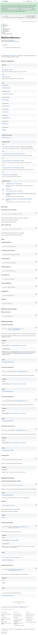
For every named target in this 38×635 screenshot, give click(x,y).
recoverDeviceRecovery (6, 167)
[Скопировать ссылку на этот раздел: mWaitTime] (8, 299)
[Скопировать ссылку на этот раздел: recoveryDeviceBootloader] (15, 367)
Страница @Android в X (17, 614)
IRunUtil (3, 190)
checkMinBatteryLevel (10, 183)
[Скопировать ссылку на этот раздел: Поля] (5, 239)
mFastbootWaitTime (5, 105)
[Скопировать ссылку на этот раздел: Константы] (9, 207)
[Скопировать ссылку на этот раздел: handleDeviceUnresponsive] (15, 565)
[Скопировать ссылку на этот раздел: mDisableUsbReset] (11, 258)
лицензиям (21, 606)
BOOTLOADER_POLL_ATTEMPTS (7, 69)
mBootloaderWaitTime (6, 87)
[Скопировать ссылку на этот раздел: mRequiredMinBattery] (12, 283)
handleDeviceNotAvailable (11, 193)
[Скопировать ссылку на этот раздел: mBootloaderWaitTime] (13, 242)
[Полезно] (34, 21)
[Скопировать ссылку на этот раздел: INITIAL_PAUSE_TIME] (12, 225)
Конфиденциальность (31, 629)
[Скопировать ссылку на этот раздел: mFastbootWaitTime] (12, 267)
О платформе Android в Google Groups (17, 621)
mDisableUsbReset (5, 99)
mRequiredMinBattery (6, 117)
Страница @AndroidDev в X (17, 615)
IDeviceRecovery (16, 41)
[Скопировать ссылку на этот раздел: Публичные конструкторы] (18, 309)
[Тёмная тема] (36, 213)
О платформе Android (5, 629)
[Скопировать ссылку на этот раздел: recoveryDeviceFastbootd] (14, 396)
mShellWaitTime (5, 123)
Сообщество (12, 629)
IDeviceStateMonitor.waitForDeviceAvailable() (23, 353)
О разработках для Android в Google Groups (18, 623)
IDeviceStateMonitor (13, 146)
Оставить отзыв (4, 630)
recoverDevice (5, 146)
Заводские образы (4, 621)
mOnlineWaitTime (5, 111)
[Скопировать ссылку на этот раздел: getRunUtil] (7, 501)
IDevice (17, 183)
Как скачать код (3, 617)
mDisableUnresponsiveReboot (7, 93)
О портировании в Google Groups (18, 625)
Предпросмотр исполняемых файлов (6, 619)
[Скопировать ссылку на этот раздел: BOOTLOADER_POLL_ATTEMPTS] (18, 210)
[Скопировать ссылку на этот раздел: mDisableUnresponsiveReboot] (16, 250)
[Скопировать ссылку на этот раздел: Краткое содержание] (15, 61)
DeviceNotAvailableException (8, 362)
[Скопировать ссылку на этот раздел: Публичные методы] (14, 321)
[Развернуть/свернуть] (7, 24)
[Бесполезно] (36, 21)
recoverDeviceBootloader (7, 153)
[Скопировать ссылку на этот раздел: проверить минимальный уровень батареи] (22, 481)
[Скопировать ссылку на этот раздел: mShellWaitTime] (10, 291)
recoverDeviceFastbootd (6, 160)
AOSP (2, 21)
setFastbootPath (5, 174)
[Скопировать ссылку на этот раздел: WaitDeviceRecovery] (12, 312)
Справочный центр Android (30, 614)
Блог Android (15, 617)
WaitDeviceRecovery (6, 137)
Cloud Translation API (21, 17)
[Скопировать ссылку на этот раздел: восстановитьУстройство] (14, 324)
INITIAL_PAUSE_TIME (6, 76)
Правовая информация (19, 629)
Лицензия (25, 629)
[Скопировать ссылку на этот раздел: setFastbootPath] (10, 455)
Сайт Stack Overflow (29, 620)
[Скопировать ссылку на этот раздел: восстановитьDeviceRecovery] (16, 426)
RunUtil (14, 190)
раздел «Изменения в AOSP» (19, 11)
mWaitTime (4, 129)
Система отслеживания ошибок (31, 622)
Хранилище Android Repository (6, 614)
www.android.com (29, 617)
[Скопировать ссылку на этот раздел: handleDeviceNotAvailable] (14, 522)
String (7, 472)
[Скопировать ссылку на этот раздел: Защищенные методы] (15, 478)
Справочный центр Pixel (29, 615)
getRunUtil (8, 189)
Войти (36, 1)
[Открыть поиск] (23, 1)
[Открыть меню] (2, 1)
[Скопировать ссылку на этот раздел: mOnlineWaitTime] (10, 275)
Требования (3, 615)
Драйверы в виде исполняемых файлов (6, 623)
